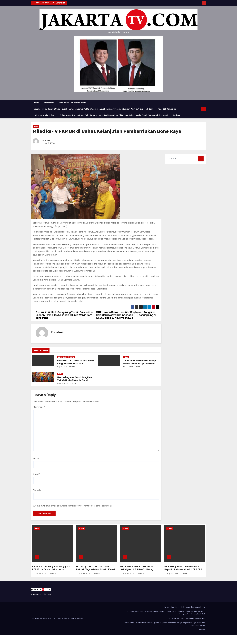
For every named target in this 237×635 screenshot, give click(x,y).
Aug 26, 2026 (41, 573)
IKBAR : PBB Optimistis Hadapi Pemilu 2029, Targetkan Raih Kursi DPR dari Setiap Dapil (139, 363)
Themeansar (78, 618)
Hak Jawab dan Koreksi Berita (72, 102)
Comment (39, 407)
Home (36, 102)
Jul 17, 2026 (128, 366)
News (36, 126)
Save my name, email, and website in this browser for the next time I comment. (73, 505)
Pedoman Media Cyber (44, 115)
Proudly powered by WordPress (44, 618)
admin (47, 140)
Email (36, 474)
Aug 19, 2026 (173, 573)
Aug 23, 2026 (85, 573)
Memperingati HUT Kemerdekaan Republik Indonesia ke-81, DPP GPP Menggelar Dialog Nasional (183, 569)
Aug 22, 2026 (129, 573)
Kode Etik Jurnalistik (167, 109)
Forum (81, 528)
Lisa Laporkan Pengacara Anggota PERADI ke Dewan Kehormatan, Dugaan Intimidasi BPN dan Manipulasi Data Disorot (51, 571)
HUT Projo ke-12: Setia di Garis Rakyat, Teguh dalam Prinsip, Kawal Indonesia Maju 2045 (95, 569)
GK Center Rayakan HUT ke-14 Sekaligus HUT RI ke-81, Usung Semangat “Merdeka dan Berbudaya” (140, 569)
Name (37, 458)
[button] (199, 109)
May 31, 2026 (62, 383)
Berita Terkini (62, 357)
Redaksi (176, 115)
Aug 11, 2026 (62, 366)
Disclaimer (49, 102)
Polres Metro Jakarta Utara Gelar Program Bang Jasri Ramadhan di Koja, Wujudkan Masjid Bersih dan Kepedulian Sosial (114, 115)
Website (37, 490)
